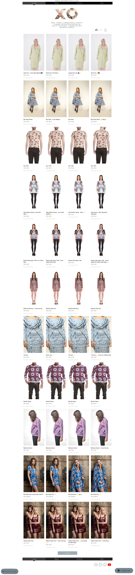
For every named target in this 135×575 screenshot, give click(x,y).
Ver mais (67, 553)
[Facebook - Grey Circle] (96, 565)
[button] (105, 30)
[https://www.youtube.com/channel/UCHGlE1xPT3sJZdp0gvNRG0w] (109, 565)
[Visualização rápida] (34, 52)
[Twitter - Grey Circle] (100, 565)
